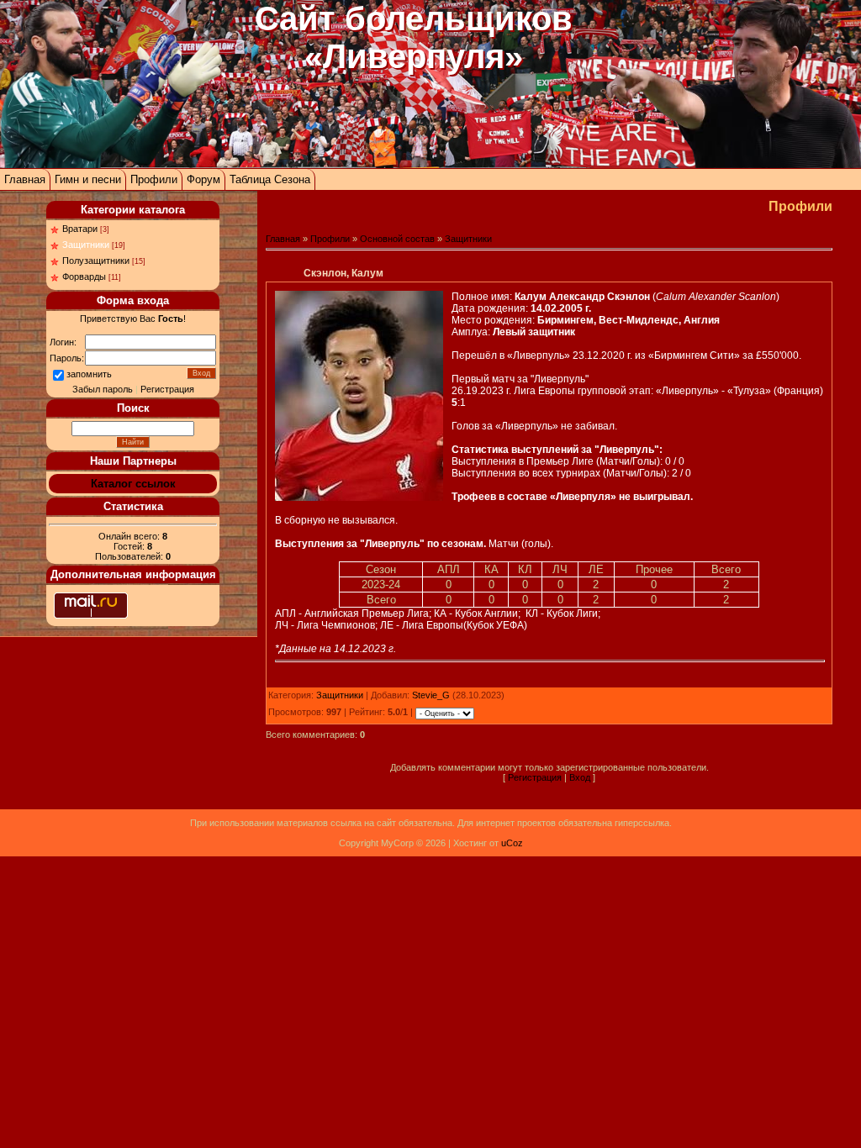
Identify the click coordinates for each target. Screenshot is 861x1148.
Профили (153, 179)
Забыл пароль (102, 389)
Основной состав (397, 239)
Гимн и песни (88, 179)
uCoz (512, 843)
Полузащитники (95, 260)
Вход (579, 777)
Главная (24, 179)
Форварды (84, 276)
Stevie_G (431, 695)
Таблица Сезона (270, 179)
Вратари (80, 229)
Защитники (85, 245)
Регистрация (167, 389)
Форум (203, 179)
